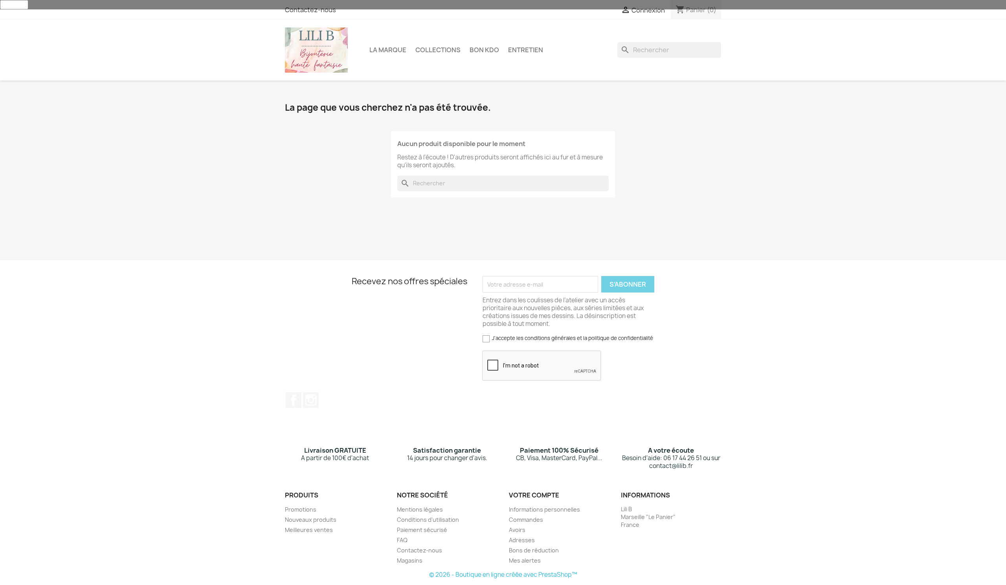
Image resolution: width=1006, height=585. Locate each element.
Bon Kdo (484, 50)
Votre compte (534, 495)
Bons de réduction (534, 550)
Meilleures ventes (309, 530)
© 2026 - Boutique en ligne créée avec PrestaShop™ (503, 574)
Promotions (300, 509)
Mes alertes (525, 560)
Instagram (311, 400)
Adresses (522, 540)
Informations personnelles (544, 509)
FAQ (402, 540)
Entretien (525, 50)
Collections (438, 50)
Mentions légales (420, 509)
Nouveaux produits (310, 519)
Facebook (293, 400)
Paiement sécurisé (422, 530)
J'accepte (14, 5)
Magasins (409, 560)
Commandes (526, 519)
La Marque (387, 50)
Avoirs (517, 530)
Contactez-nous (310, 9)
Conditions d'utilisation (428, 519)
